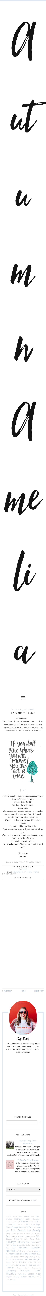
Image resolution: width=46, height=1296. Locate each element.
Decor (8, 1227)
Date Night (35, 1224)
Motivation (18, 872)
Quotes (28, 1259)
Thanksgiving (11, 1271)
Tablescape (36, 1268)
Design (15, 1227)
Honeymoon (36, 1242)
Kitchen (28, 1245)
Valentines (22, 1274)
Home (23, 991)
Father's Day (29, 1233)
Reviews (8, 1262)
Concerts (19, 1224)
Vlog (38, 1273)
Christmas (24, 1221)
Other (37, 862)
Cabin (28, 1219)
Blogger (33, 1200)
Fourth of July (17, 1236)
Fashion (20, 1233)
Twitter (22, 862)
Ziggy (13, 1279)
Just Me (22, 1245)
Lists (33, 1245)
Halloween (18, 1239)
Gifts (38, 1236)
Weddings (17, 1277)
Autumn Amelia (23, 348)
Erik (13, 1230)
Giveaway (9, 1239)
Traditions (25, 1270)
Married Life (13, 1250)
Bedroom (9, 1219)
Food (8, 1236)
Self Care (36, 1262)
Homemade (23, 1242)
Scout (21, 1262)
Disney (22, 1227)
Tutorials (11, 1273)
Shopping (9, 1265)
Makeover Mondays (29, 1247)
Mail (14, 1248)
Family (36, 1230)
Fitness (37, 1233)
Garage (33, 1236)
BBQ (32, 1216)
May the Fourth (27, 1251)
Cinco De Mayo (34, 1222)
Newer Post (7, 991)
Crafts (27, 1224)
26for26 (8, 1216)
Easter (38, 1227)
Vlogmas (9, 1277)
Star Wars (36, 1265)
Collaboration (10, 1224)
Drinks (32, 1227)
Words (36, 872)
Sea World (28, 1262)
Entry (7, 1231)
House (9, 1245)
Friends (26, 1236)
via (23, 790)
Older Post (39, 991)
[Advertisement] (23, 963)
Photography (16, 1259)
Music (22, 1254)
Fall (29, 1230)
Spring (16, 1265)
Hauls (38, 1239)
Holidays (11, 1242)
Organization (30, 1257)
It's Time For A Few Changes (27, 1160)
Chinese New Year (12, 1222)
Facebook (14, 862)
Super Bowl (23, 1268)
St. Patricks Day (25, 1265)
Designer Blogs (29, 1295)
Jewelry (15, 1245)
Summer (10, 1267)
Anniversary (17, 1216)
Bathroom (26, 1216)
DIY (28, 1227)
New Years (14, 1257)
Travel (37, 1270)
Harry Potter (29, 1239)
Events (22, 1230)
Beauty (37, 1216)
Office (21, 1257)
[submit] (39, 1122)
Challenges (36, 1219)
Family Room (11, 1233)
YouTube (9, 1279)
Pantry (38, 1257)
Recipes (36, 1259)
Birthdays (18, 1219)
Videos (31, 1273)
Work (38, 1277)
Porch (22, 1259)
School (15, 1262)
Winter (24, 1277)
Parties (8, 1259)
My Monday (28, 872)
